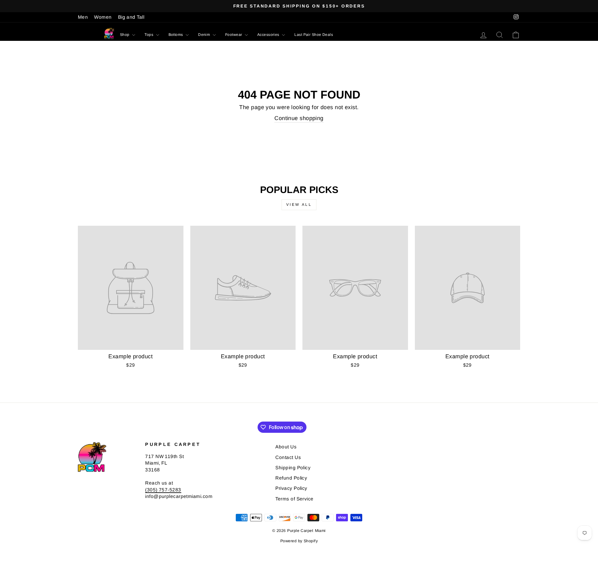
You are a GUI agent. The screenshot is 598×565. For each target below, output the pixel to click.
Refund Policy (291, 477)
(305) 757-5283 (163, 489)
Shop (125, 34)
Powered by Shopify (299, 541)
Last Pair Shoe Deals (313, 34)
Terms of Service (294, 498)
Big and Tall (131, 17)
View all (299, 204)
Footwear (234, 34)
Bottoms (176, 34)
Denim (204, 34)
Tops (149, 34)
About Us (286, 446)
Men (83, 17)
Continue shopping (299, 118)
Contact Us (288, 457)
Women (103, 17)
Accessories (268, 34)
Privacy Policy (291, 488)
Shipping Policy (293, 467)
